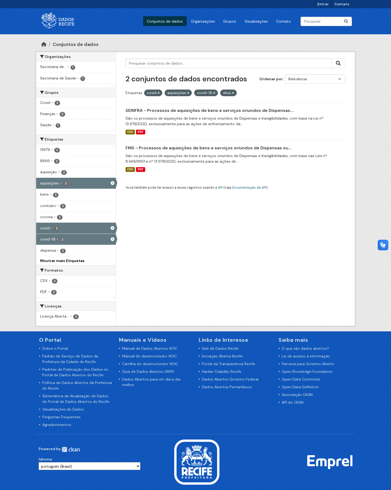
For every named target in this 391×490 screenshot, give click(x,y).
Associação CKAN (297, 394)
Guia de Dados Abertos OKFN (148, 371)
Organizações (203, 21)
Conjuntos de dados (165, 21)
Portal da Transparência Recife (228, 363)
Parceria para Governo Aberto (308, 363)
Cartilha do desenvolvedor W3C (150, 363)
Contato (341, 4)
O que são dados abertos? (305, 348)
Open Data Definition (300, 387)
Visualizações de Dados (63, 409)
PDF (140, 132)
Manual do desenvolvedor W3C (149, 356)
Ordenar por (271, 79)
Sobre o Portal (55, 348)
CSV (130, 132)
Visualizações (256, 21)
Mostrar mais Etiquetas (62, 260)
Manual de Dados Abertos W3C (149, 348)
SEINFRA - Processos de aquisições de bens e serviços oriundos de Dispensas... (209, 110)
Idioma (45, 459)
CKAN (71, 449)
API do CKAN (292, 402)
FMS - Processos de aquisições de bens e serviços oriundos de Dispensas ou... (209, 148)
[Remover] (158, 93)
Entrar (323, 4)
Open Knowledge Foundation (307, 371)
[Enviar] (346, 21)
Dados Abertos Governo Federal (230, 379)
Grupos (229, 21)
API (220, 187)
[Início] (44, 44)
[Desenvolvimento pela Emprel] (329, 461)
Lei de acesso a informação (306, 356)
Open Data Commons (301, 379)
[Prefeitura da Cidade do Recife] (196, 461)
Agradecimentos (56, 424)
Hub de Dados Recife (220, 348)
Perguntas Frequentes (61, 417)
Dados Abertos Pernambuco (227, 387)
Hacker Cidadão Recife (221, 371)
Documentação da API (249, 187)
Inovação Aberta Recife (222, 356)
